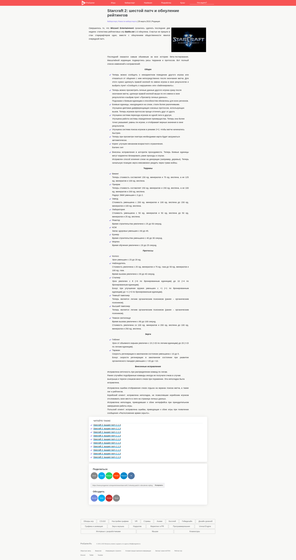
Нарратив (137, 526)
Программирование (181, 526)
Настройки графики (120, 521)
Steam (116, 498)
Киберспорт (130, 3)
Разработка (166, 3)
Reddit (116, 476)
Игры (113, 3)
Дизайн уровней (205, 521)
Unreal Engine (205, 526)
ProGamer (90, 3)
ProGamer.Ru (86, 544)
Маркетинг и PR (157, 526)
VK (131, 476)
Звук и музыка (118, 526)
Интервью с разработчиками (108, 531)
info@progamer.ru (134, 544)
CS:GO (103, 521)
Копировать (159, 484)
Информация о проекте (113, 551)
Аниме (159, 521)
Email (94, 476)
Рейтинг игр (178, 551)
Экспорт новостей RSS (162, 551)
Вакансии (98, 551)
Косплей (172, 521)
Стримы (147, 521)
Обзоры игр (89, 521)
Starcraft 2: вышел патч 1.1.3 (107, 425)
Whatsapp (109, 476)
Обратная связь (85, 551)
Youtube (109, 498)
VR (136, 521)
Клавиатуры (195, 531)
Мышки (155, 531)
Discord (94, 498)
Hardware (148, 3)
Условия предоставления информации (138, 551)
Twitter (102, 476)
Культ (182, 3)
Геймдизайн (187, 521)
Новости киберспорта (127, 21)
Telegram (124, 476)
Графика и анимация (94, 526)
